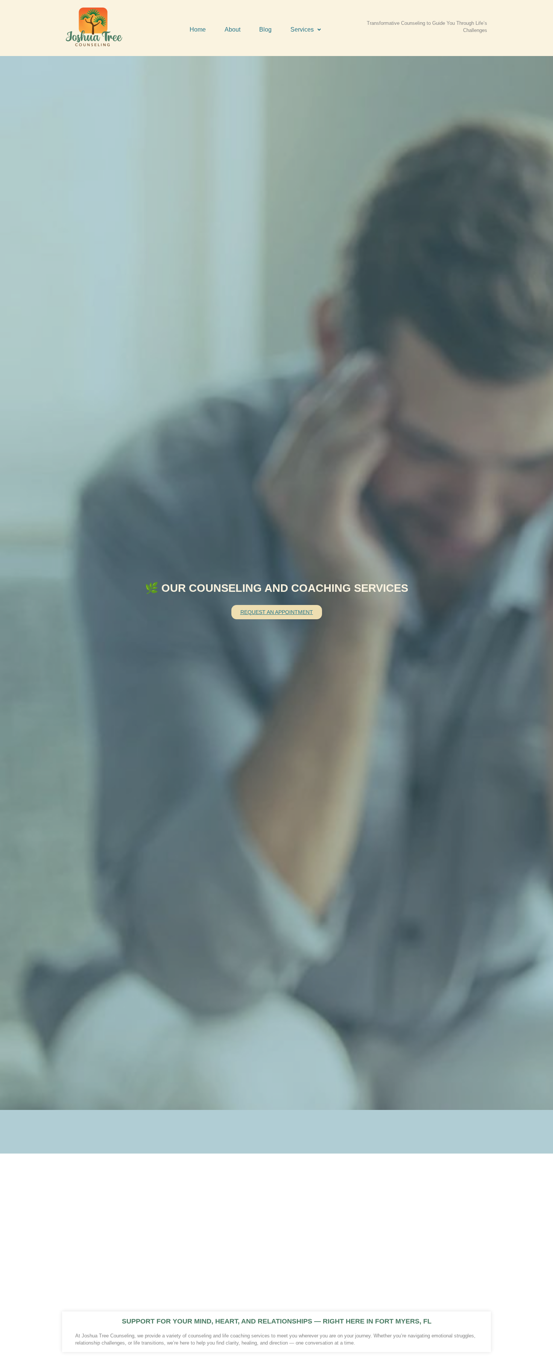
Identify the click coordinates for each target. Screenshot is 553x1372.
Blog (265, 29)
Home (198, 29)
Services (302, 29)
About (232, 29)
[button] (305, 29)
